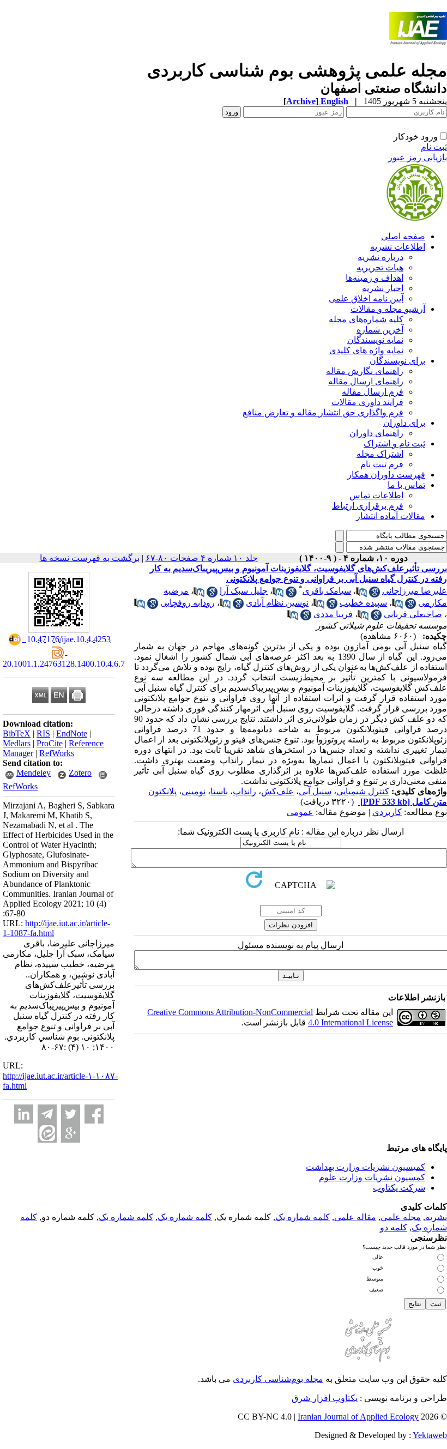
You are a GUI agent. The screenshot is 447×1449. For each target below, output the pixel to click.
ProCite (50, 743)
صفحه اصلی (403, 236)
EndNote (71, 733)
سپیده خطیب (363, 602)
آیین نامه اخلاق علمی (366, 298)
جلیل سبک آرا (244, 590)
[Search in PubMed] (361, 594)
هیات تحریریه (380, 267)
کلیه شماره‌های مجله (366, 319)
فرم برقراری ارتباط (367, 505)
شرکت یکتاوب (399, 1187)
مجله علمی (400, 1217)
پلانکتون (162, 791)
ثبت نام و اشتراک (394, 443)
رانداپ (244, 791)
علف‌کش (277, 791)
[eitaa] (47, 1133)
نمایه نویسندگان (375, 340)
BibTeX (17, 733)
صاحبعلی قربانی (413, 614)
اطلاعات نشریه (397, 246)
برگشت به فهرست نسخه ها (90, 558)
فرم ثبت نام (381, 464)
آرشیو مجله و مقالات (388, 308)
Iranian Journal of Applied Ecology (358, 1416)
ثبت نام (434, 147)
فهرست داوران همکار (386, 474)
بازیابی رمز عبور (417, 157)
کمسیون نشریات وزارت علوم (372, 1177)
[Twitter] (70, 1114)
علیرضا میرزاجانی (414, 590)
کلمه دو (393, 1227)
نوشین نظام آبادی (277, 602)
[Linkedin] (23, 1114)
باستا (219, 791)
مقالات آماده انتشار (390, 516)
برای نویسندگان (397, 360)
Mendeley (33, 772)
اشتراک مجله (380, 453)
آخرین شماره (380, 329)
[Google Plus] (70, 1133)
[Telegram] (47, 1114)
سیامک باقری (327, 590)
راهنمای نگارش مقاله (364, 371)
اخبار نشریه (382, 288)
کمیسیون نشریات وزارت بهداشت (365, 1167)
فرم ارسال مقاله (372, 391)
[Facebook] (94, 1114)
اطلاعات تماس (376, 495)
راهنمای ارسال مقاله (365, 381)
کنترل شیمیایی (362, 791)
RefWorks (56, 753)
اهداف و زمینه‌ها (374, 277)
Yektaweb (430, 1435)
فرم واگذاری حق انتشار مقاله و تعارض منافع (323, 412)
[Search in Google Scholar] (374, 594)
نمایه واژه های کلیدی (366, 350)
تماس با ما (406, 485)
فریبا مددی (333, 614)
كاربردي (387, 812)
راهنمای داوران (376, 433)
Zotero (80, 772)
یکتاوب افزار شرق (325, 1398)
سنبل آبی (315, 791)
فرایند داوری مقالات (367, 402)
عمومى (300, 812)
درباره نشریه (380, 257)
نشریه (436, 1217)
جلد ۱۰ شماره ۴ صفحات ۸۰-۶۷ (202, 558)
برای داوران (404, 422)
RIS (43, 733)
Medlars (17, 743)
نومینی (194, 791)
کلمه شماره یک (302, 1217)
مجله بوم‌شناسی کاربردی (278, 1379)
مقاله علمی (355, 1217)
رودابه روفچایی (187, 602)
